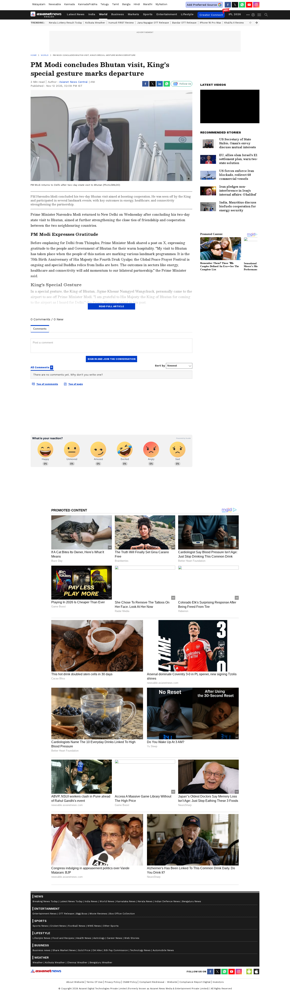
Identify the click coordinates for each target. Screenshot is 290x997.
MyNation (161, 4)
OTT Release (66, 913)
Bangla (126, 4)
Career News (114, 938)
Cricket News (58, 925)
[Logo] (47, 14)
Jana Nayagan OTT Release (153, 22)
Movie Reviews (98, 913)
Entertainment (166, 14)
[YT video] (249, 4)
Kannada (69, 4)
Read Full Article (111, 306)
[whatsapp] (242, 4)
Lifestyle (187, 14)
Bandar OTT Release (184, 22)
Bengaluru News (191, 901)
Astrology (99, 938)
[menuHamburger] (259, 15)
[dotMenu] (248, 15)
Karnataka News (126, 901)
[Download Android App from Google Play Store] (249, 971)
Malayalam (38, 4)
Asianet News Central (73, 81)
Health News (83, 938)
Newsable (55, 4)
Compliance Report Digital (194, 982)
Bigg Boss (81, 913)
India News (91, 901)
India (91, 14)
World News (107, 901)
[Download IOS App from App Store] (256, 971)
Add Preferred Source (202, 4)
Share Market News (64, 950)
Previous (251, 23)
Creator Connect (211, 14)
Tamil (115, 4)
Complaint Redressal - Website (158, 982)
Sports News (40, 925)
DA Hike (97, 950)
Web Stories (131, 938)
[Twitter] (235, 4)
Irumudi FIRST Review (121, 22)
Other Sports (111, 925)
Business (117, 14)
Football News (76, 925)
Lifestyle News (41, 938)
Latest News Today (71, 901)
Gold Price (84, 950)
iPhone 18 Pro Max (210, 22)
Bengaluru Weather (101, 962)
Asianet (46, 971)
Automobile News (163, 950)
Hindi (137, 4)
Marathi (147, 4)
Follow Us (185, 83)
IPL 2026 (235, 14)
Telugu (104, 4)
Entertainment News (45, 913)
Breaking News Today (45, 901)
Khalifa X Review (234, 22)
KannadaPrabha (87, 4)
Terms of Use (94, 982)
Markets (133, 14)
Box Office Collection (122, 913)
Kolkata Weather (95, 22)
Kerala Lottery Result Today (65, 22)
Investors (218, 982)
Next (256, 23)
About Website (75, 982)
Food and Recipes (63, 938)
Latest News (75, 14)
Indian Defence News (167, 901)
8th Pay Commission (116, 950)
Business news (41, 950)
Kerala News (145, 901)
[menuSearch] (266, 14)
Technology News (140, 950)
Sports (147, 14)
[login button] (254, 14)
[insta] (256, 4)
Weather (38, 962)
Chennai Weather (77, 962)
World (103, 14)
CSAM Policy (130, 982)
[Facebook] (228, 4)
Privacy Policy (113, 982)
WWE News (94, 925)
